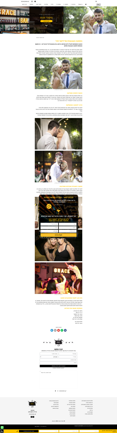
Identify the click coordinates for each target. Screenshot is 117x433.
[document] (58, 216)
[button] (40, 196)
